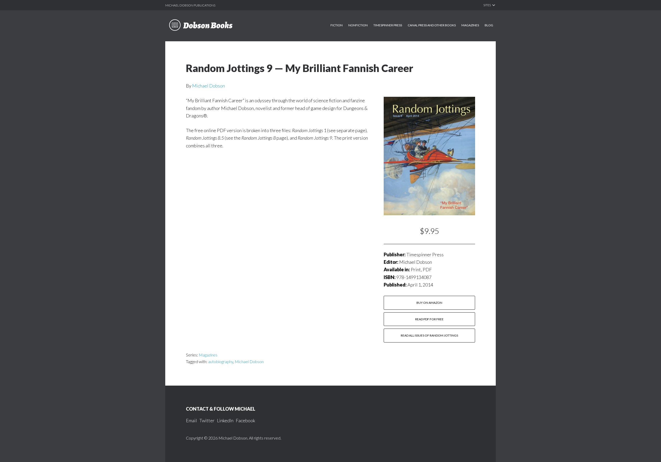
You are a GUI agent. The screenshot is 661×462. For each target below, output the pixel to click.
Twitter (207, 420)
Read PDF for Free (429, 319)
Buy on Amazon (429, 303)
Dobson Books (208, 28)
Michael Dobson (208, 86)
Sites (487, 5)
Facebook (245, 420)
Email (191, 420)
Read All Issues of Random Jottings (429, 335)
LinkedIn (225, 420)
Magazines (208, 354)
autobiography (220, 361)
